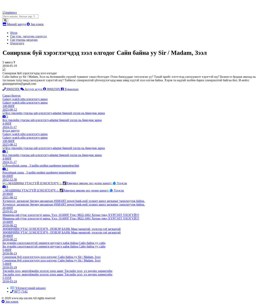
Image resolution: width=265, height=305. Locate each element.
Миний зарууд (16, 24)
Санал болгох (12, 95)
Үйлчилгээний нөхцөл (30, 288)
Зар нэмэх (37, 24)
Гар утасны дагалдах (24, 39)
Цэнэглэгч (17, 43)
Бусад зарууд (11, 130)
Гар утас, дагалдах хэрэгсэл (28, 36)
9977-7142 (20, 291)
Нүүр (13, 32)
